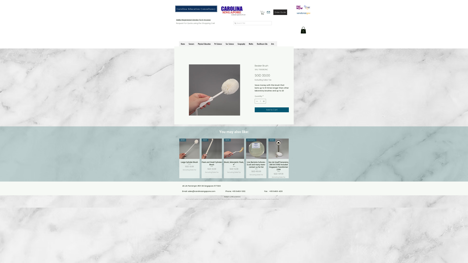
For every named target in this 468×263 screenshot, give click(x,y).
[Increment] (264, 104)
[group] (234, 161)
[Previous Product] (175, 161)
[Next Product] (292, 161)
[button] (262, 13)
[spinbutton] (260, 104)
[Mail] (268, 12)
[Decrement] (256, 104)
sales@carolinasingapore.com (201, 194)
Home (182, 55)
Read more (260, 93)
